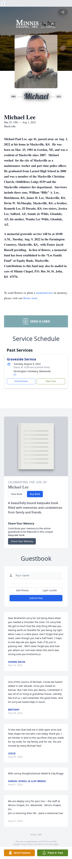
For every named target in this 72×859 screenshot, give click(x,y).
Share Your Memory (22, 541)
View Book (16, 494)
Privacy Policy (26, 844)
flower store (30, 298)
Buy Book (35, 494)
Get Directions (21, 381)
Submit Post (36, 598)
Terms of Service (45, 844)
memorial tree (44, 293)
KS (15, 374)
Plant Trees (51, 381)
